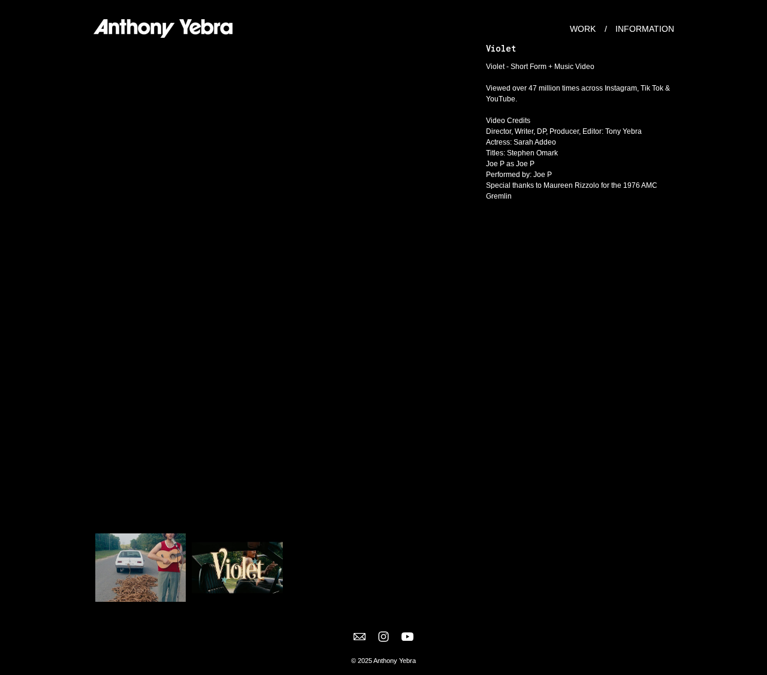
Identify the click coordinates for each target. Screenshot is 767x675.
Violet (501, 48)
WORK (583, 29)
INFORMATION (644, 29)
